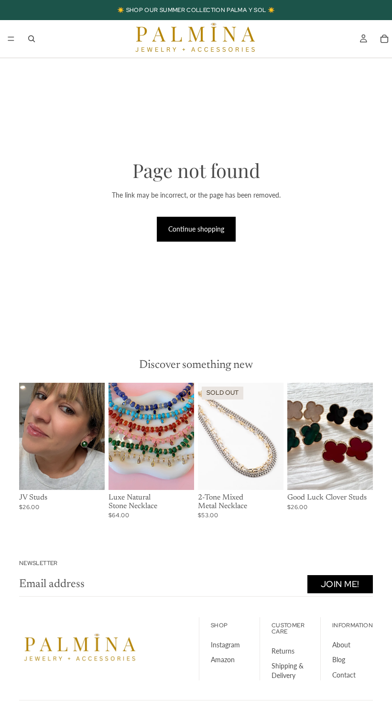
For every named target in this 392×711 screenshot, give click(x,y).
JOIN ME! (340, 583)
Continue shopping (196, 229)
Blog (338, 659)
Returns (283, 651)
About (341, 644)
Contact (344, 675)
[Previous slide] (29, 436)
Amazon (223, 659)
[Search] (31, 38)
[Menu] (11, 39)
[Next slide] (94, 436)
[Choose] (89, 475)
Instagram (225, 644)
